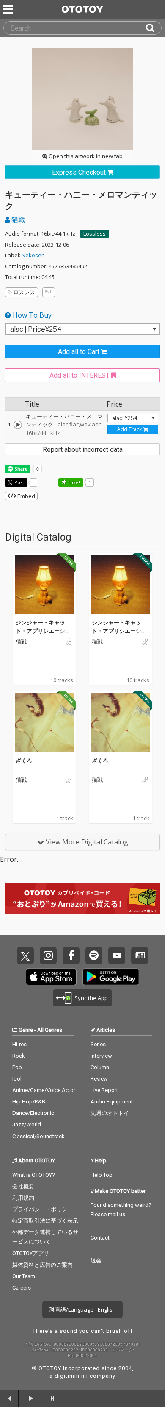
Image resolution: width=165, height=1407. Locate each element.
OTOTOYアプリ (30, 1253)
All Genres (49, 1030)
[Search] (153, 28)
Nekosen (33, 255)
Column (100, 1067)
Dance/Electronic (33, 1113)
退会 (96, 1260)
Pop (17, 1067)
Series (98, 1044)
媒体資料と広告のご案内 (42, 1265)
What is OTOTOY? (33, 1175)
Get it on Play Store (110, 976)
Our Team (23, 1276)
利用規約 (23, 1198)
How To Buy (31, 315)
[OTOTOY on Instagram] (48, 955)
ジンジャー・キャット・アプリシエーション (43, 631)
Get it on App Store (51, 976)
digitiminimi (71, 1376)
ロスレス (24, 292)
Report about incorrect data (83, 450)
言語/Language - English (85, 1309)
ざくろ (24, 760)
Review (99, 1078)
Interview (101, 1056)
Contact (100, 1237)
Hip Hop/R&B (28, 1101)
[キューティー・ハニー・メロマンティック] (17, 424)
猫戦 (17, 219)
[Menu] (9, 9)
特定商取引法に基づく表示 (45, 1221)
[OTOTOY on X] (25, 955)
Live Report (104, 1090)
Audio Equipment (112, 1101)
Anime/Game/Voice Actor (43, 1090)
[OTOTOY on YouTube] (116, 955)
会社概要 (23, 1186)
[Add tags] (48, 292)
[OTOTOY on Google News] (139, 955)
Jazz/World (26, 1124)
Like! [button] (74, 482)
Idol (17, 1078)
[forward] (53, 1398)
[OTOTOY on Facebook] (71, 955)
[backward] (9, 1398)
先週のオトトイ (110, 1113)
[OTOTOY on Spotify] (93, 955)
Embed (25, 496)
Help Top (102, 1175)
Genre (26, 1030)
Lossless (94, 233)
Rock (18, 1056)
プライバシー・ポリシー (42, 1209)
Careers (21, 1287)
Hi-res (19, 1044)
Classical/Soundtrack (38, 1136)
